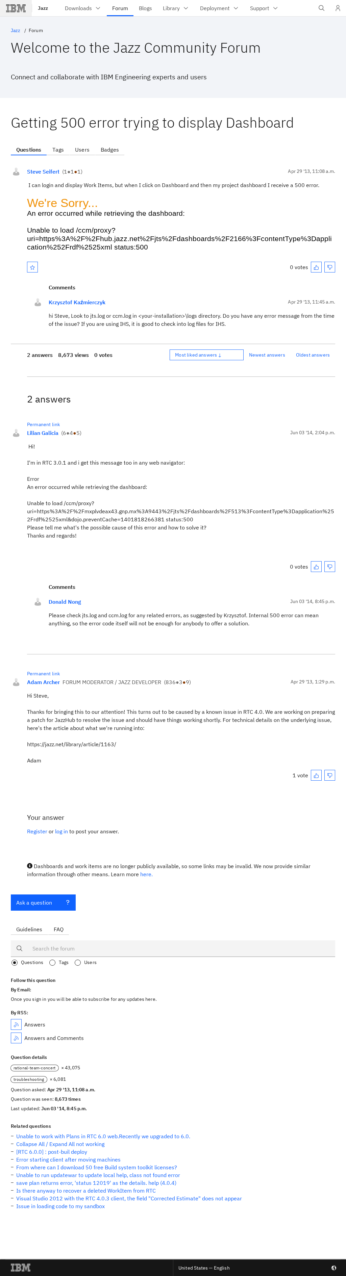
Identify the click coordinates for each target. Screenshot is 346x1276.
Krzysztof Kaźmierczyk (77, 302)
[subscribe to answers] (16, 1024)
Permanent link (43, 424)
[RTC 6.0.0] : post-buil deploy (51, 1151)
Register (37, 831)
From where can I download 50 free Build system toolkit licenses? (96, 1167)
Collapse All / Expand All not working (60, 1144)
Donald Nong (65, 601)
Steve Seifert (43, 171)
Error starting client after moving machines (68, 1159)
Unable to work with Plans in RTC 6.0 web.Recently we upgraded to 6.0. (103, 1136)
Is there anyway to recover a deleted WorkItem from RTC (86, 1190)
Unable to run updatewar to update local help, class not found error (98, 1175)
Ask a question (34, 902)
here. (146, 874)
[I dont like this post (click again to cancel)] (329, 267)
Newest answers (267, 355)
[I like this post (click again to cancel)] (316, 267)
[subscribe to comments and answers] (16, 1038)
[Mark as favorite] (32, 267)
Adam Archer (43, 682)
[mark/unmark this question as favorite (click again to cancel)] (32, 267)
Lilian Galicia (42, 432)
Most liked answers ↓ (198, 355)
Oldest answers (313, 355)
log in (61, 831)
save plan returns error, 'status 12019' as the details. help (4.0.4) (96, 1182)
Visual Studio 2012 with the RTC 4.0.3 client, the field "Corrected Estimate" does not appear (129, 1198)
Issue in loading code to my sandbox (60, 1206)
